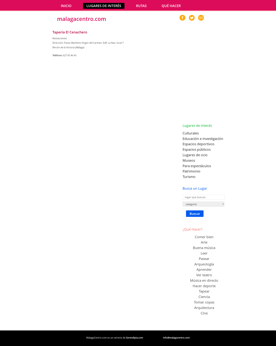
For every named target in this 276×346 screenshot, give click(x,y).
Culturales (191, 133)
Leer (204, 253)
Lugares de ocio (195, 154)
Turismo (189, 176)
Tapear (204, 291)
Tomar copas (204, 302)
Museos (189, 160)
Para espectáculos (197, 165)
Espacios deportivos (198, 144)
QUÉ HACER (171, 5)
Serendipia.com (134, 337)
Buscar (195, 213)
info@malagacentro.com (176, 337)
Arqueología (204, 264)
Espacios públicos (197, 149)
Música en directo (204, 280)
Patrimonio (191, 171)
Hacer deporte (204, 285)
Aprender (204, 269)
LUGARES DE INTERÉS (103, 5)
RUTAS (141, 5)
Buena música (204, 247)
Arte (204, 242)
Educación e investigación (203, 138)
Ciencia (204, 296)
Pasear (204, 258)
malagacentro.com (81, 18)
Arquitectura (204, 307)
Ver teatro (204, 275)
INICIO (66, 5)
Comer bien (204, 236)
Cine (204, 313)
